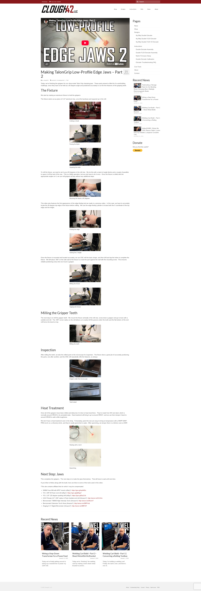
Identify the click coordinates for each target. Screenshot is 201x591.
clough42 (46, 80)
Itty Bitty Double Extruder (144, 35)
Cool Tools (137, 67)
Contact (136, 73)
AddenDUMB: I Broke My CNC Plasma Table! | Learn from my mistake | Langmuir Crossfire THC (147, 131)
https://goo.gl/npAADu (78, 490)
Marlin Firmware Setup (143, 56)
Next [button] (128, 549)
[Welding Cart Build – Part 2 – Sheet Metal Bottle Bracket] (85, 536)
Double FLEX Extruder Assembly (146, 52)
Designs (137, 32)
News (136, 26)
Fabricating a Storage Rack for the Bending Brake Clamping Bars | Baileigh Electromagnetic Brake (145, 88)
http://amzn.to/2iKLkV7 (86, 501)
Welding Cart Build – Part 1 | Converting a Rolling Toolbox (147, 120)
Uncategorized (60, 80)
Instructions (138, 46)
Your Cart (56, 2)
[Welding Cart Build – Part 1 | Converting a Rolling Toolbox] (116, 536)
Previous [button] (42, 549)
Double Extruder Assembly (144, 49)
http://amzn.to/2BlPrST (79, 506)
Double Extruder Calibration (145, 59)
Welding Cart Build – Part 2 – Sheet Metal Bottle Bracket (147, 110)
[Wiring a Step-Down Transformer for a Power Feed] (55, 536)
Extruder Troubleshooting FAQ (146, 62)
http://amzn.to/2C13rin (95, 498)
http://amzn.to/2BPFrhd (82, 503)
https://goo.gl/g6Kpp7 (74, 493)
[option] (55, 547)
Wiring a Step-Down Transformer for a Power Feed (146, 99)
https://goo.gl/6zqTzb (79, 495)
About (136, 70)
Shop (136, 29)
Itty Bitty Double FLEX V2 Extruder (147, 42)
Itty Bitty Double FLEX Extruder (146, 38)
